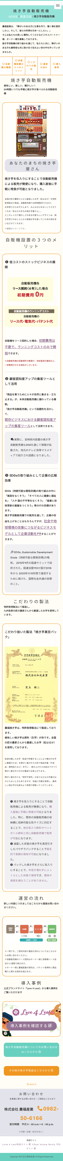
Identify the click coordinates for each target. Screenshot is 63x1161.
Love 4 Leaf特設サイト (15, 1144)
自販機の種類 (6, 66)
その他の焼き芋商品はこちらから (29, 1070)
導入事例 (57, 66)
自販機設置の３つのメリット (19, 65)
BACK (33, 1084)
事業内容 (26, 16)
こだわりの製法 (31, 65)
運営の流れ (44, 66)
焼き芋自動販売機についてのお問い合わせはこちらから (31, 1049)
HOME (13, 16)
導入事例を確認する (29, 1026)
